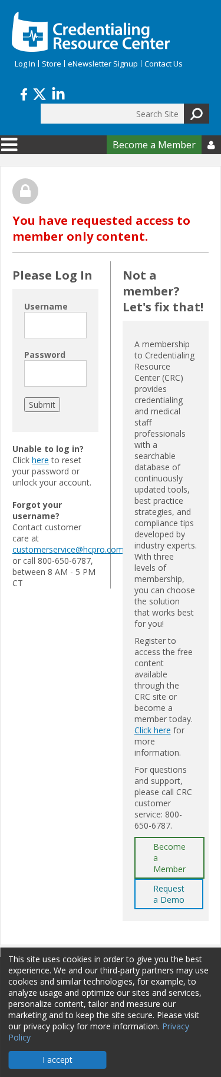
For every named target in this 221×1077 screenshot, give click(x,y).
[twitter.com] (39, 93)
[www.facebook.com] (24, 93)
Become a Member (154, 144)
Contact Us (163, 63)
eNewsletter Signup (103, 63)
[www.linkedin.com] (58, 93)
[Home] (91, 32)
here (40, 460)
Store (51, 63)
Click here (152, 730)
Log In (25, 63)
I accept (57, 1059)
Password (44, 354)
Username (46, 306)
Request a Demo (168, 894)
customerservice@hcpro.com (68, 549)
